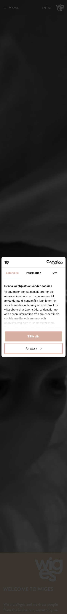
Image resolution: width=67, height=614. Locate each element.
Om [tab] (54, 272)
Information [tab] (33, 272)
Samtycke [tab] (12, 272)
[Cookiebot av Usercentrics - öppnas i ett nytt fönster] (47, 262)
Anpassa (31, 348)
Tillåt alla (33, 336)
